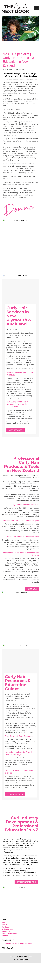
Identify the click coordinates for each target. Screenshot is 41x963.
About (4, 925)
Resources (6, 931)
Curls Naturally (29, 126)
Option (25, 960)
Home (4, 923)
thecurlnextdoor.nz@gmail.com (18, 944)
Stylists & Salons (8, 929)
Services (5, 927)
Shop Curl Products (10, 934)
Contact (5, 936)
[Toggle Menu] (36, 8)
